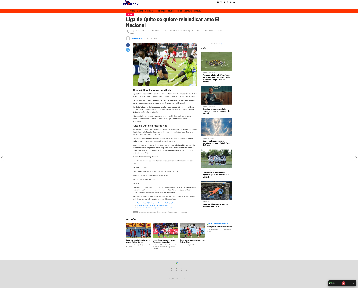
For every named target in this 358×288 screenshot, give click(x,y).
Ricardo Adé (183, 212)
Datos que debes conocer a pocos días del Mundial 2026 (215, 205)
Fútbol (132, 11)
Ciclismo (171, 11)
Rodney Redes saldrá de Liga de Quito (219, 226)
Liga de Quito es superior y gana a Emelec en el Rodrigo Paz (164, 241)
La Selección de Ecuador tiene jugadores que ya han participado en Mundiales (216, 175)
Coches (179, 11)
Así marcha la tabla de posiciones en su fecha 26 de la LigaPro (138, 241)
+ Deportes (188, 11)
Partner (197, 11)
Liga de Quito (173, 212)
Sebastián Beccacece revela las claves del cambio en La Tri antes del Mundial (216, 111)
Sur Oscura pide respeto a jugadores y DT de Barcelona (154, 208)
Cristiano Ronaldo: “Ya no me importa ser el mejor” (153, 205)
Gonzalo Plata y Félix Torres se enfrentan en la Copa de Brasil (156, 203)
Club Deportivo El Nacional (147, 212)
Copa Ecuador (162, 212)
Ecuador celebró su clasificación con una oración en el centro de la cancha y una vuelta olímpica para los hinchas (216, 78)
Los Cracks (161, 11)
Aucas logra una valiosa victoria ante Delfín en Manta (192, 241)
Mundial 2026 (150, 11)
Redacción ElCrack (137, 38)
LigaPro (140, 11)
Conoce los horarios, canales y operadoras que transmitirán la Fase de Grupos (216, 143)
